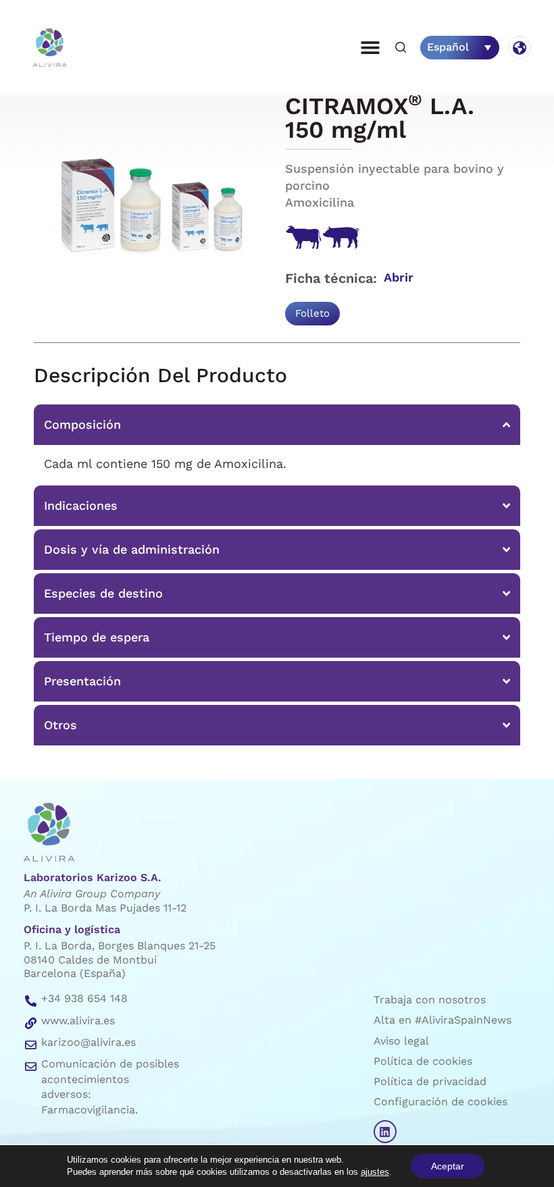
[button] (400, 48)
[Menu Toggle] (370, 47)
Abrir (398, 277)
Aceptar (447, 1166)
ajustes (375, 1172)
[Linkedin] (385, 1131)
